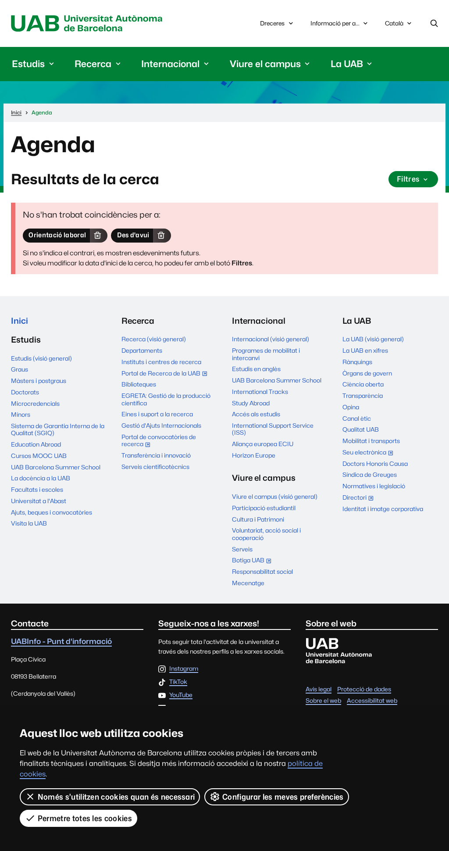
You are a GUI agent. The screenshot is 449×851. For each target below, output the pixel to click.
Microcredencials (35, 403)
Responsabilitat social (262, 571)
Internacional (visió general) (270, 339)
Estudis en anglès (256, 368)
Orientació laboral (57, 235)
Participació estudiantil (264, 507)
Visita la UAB (29, 523)
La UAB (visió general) (373, 339)
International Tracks (260, 391)
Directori (360, 498)
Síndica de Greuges (369, 474)
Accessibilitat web (372, 700)
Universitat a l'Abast (38, 500)
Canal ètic (356, 418)
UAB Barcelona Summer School (55, 467)
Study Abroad (251, 403)
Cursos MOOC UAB (39, 455)
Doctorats (25, 392)
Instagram (183, 669)
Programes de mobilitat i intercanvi (266, 354)
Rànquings (357, 361)
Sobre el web (323, 700)
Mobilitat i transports (371, 440)
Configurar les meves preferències (283, 796)
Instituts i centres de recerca (161, 361)
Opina (350, 407)
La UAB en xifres (365, 350)
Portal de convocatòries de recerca (158, 441)
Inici (19, 320)
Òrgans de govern (367, 373)
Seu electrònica (369, 453)
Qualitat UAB (360, 429)
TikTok (178, 682)
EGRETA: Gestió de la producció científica (165, 399)
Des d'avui (133, 235)
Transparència (362, 395)
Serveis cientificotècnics (155, 466)
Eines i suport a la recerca (157, 414)
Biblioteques (138, 384)
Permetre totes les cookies (85, 818)
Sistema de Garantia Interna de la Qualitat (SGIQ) (57, 429)
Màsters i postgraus (38, 380)
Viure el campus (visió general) (274, 496)
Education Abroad (36, 444)
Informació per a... (335, 23)
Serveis (242, 549)
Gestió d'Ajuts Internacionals (161, 425)
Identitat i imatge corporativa (382, 508)
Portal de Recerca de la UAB (166, 374)
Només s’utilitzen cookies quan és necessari (116, 796)
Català (394, 26)
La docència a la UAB (40, 478)
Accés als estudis (256, 414)
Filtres (408, 179)
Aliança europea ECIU (262, 443)
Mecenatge (248, 582)
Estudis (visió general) (41, 358)
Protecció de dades (364, 689)
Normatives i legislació (373, 486)
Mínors (20, 414)
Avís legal (318, 689)
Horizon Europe (253, 455)
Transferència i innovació (156, 455)
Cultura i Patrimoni (258, 519)
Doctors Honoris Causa (375, 463)
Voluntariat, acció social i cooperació (266, 534)
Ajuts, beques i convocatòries (51, 512)
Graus (19, 369)
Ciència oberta (363, 384)
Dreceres (272, 23)
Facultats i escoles (37, 489)
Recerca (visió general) (153, 339)
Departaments (141, 350)
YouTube (180, 695)
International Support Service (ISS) (273, 429)
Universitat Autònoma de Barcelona (89, 23)
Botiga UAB (253, 561)
